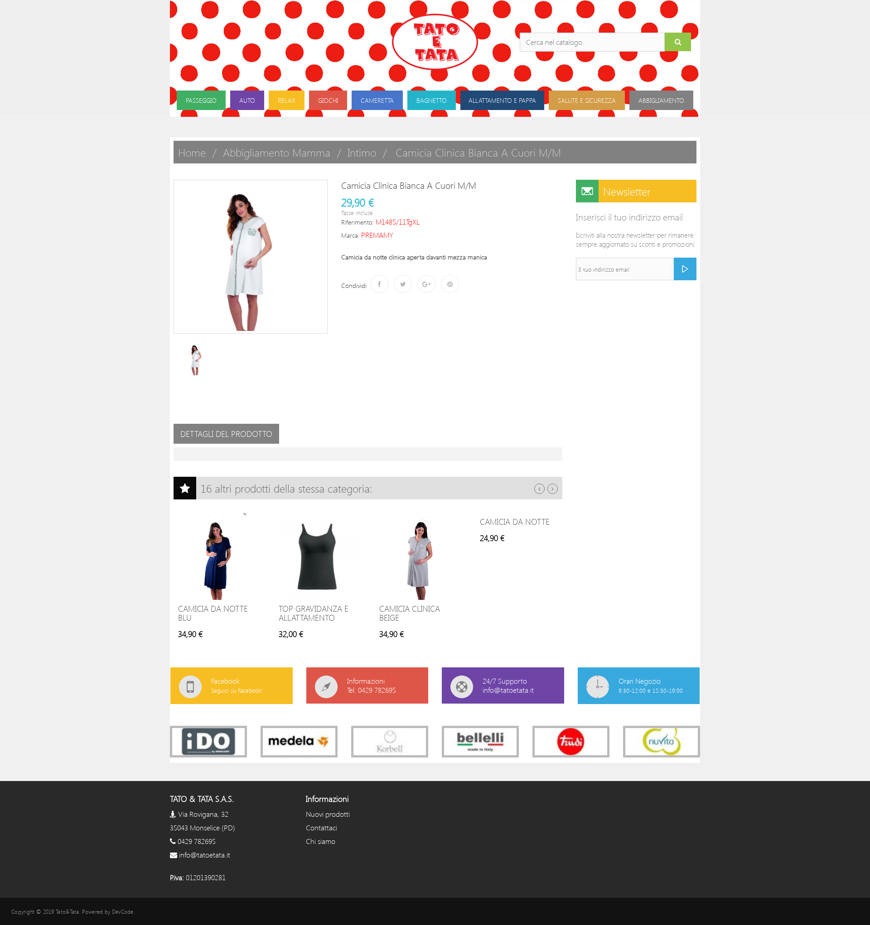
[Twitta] (403, 284)
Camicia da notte (515, 521)
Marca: (350, 235)
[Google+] (426, 284)
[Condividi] (379, 284)
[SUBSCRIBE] (685, 269)
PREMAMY (377, 235)
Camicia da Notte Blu (213, 613)
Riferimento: (357, 222)
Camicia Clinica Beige (409, 613)
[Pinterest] (450, 284)
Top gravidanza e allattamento (313, 613)
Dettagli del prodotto (226, 433)
